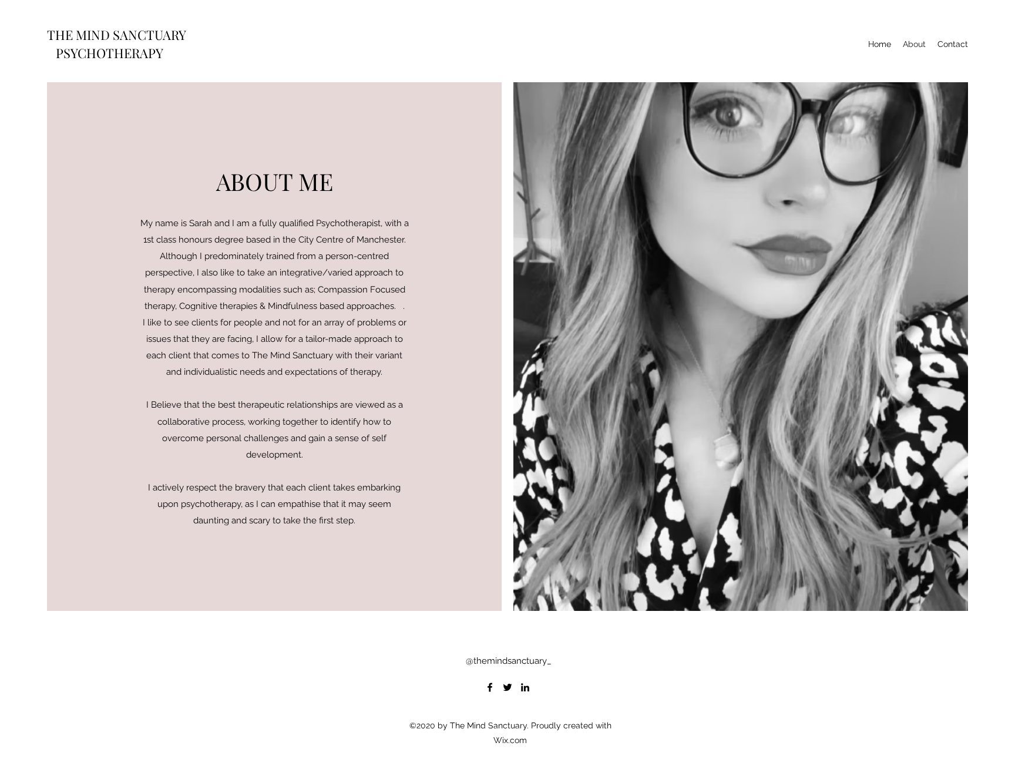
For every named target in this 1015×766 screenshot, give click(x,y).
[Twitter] (507, 687)
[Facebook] (490, 687)
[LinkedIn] (525, 687)
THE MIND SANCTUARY (116, 34)
